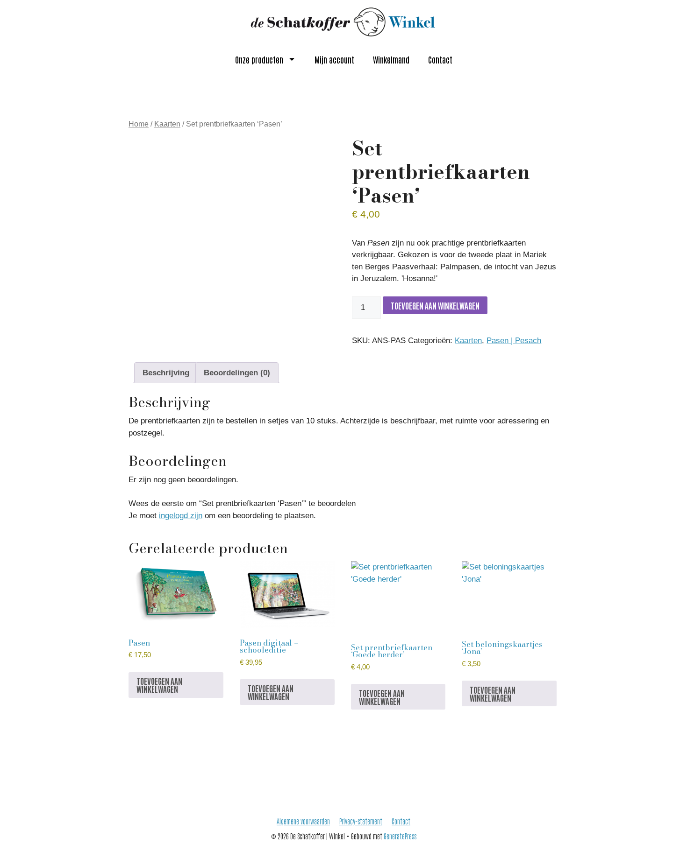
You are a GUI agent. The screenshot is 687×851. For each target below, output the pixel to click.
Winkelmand (391, 59)
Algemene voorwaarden (303, 820)
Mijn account (334, 59)
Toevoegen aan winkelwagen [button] (159, 684)
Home (139, 124)
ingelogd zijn (180, 515)
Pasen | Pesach (514, 340)
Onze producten (259, 59)
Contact (440, 59)
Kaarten (167, 124)
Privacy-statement (360, 820)
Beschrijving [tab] (166, 372)
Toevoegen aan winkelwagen (435, 305)
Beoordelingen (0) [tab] (237, 372)
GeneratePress (400, 835)
